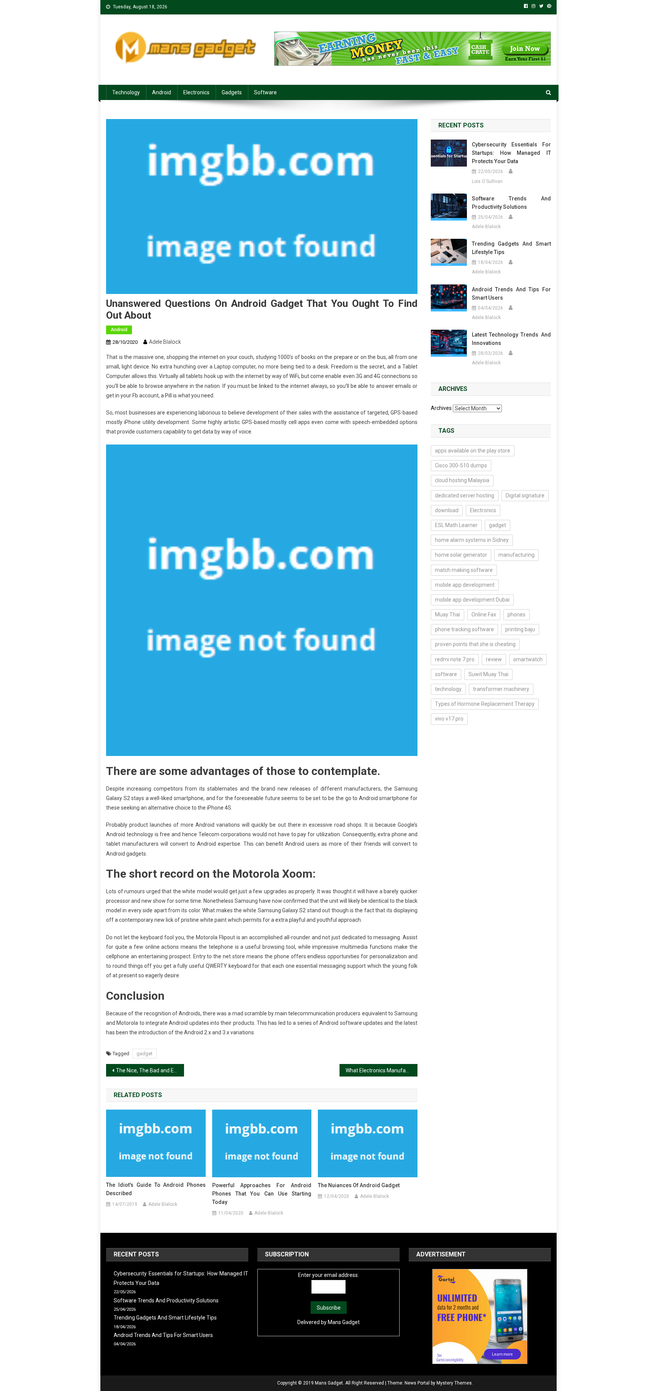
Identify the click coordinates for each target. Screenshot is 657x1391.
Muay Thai (447, 614)
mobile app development (465, 585)
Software (265, 92)
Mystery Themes (454, 1383)
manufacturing (516, 555)
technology (448, 689)
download (447, 510)
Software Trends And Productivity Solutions (511, 202)
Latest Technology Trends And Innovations (511, 339)
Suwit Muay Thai (488, 674)
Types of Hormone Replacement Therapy (485, 704)
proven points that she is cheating (475, 644)
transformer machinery (501, 689)
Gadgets (232, 92)
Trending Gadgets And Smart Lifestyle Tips (511, 248)
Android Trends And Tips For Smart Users (511, 293)
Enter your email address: (328, 1275)
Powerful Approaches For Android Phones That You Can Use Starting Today (262, 1193)
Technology (126, 92)
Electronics (196, 92)
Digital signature (525, 495)
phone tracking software (464, 629)
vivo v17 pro (449, 719)
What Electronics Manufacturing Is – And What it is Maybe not (381, 1070)
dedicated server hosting (464, 495)
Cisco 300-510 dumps (461, 465)
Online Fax (483, 614)
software (446, 674)
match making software (464, 570)
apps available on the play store (472, 451)
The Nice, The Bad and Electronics (150, 1070)
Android (161, 92)
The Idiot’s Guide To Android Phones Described (156, 1189)
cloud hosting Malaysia (462, 480)
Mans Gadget (344, 1322)
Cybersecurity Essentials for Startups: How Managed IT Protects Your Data (511, 152)
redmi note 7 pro (454, 659)
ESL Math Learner (456, 525)
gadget (144, 1053)
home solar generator (461, 555)
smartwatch (528, 659)
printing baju (520, 629)
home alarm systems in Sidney (472, 540)
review (494, 659)
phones (516, 614)
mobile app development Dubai (472, 600)
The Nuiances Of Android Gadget (359, 1185)
